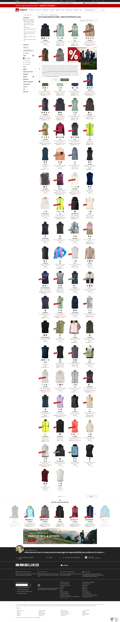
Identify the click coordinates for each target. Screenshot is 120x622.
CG (60, 593)
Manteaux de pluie (42, 610)
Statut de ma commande (65, 585)
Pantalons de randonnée (65, 613)
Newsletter (84, 587)
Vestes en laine (41, 614)
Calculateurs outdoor (21, 610)
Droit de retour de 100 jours (68, 3)
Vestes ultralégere (42, 613)
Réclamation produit (64, 592)
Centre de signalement (87, 593)
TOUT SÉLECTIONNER (65, 79)
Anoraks (84, 611)
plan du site (38, 617)
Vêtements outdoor (44, 14)
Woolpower (19, 615)
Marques (76, 10)
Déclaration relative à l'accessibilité (89, 595)
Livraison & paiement (64, 583)
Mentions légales (85, 592)
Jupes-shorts (63, 615)
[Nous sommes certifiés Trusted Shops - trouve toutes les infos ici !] (86, 557)
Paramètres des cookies (65, 595)
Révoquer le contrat (64, 598)
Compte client (85, 585)
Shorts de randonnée (64, 611)
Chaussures (39, 10)
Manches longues (85, 614)
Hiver (62, 10)
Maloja (18, 612)
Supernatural (19, 613)
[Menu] (119, 618)
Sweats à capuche (85, 613)
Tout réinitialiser (26, 53)
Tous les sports (68, 10)
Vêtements (31, 10)
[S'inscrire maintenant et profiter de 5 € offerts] (60, 536)
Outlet (80, 10)
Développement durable (87, 596)
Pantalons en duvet (64, 614)
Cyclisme (58, 10)
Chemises (84, 612)
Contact (61, 588)
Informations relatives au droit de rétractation (69, 596)
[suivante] (50, 38)
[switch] (116, 620)
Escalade (52, 10)
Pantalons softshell (64, 612)
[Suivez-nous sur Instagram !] (40, 585)
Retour (61, 590)
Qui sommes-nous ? (86, 583)
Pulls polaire (41, 615)
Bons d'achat (85, 588)
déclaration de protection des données (53, 76)
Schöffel (18, 614)
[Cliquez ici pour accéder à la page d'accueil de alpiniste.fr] (22, 9)
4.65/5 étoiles (91, 3)
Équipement (46, 10)
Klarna (41, 3)
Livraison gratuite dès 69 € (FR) (24, 3)
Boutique (18, 1)
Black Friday (19, 611)
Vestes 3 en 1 (41, 612)
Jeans (83, 615)
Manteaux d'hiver (64, 610)
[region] (60, 72)
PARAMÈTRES (55, 79)
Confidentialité (65, 593)
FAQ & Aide (62, 587)
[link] (29, 15)
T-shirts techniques (86, 610)
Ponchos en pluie (42, 611)
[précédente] (40, 38)
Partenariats (84, 590)
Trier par (82, 20)
